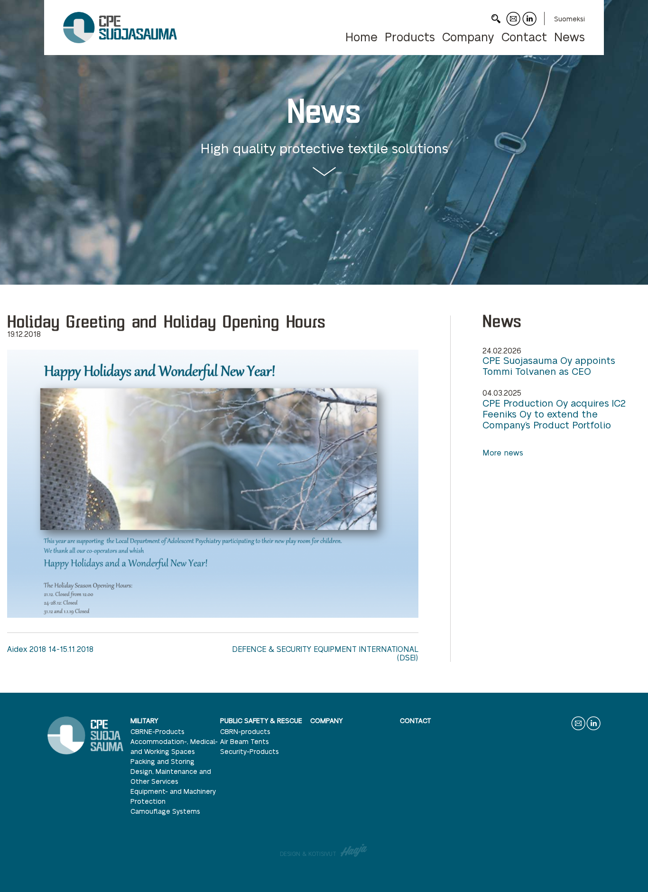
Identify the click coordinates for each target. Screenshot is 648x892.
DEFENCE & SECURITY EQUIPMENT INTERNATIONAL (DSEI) (325, 653)
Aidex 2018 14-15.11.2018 (50, 648)
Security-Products (249, 751)
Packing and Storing (162, 761)
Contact (513, 25)
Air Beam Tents (244, 741)
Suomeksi (569, 18)
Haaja (354, 850)
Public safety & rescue (261, 720)
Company (468, 36)
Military (144, 720)
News (569, 36)
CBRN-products (245, 731)
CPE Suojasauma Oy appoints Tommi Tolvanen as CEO (548, 366)
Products (410, 36)
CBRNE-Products (157, 731)
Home (361, 36)
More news (502, 452)
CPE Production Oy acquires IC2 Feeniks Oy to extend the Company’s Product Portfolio (554, 414)
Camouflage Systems (165, 811)
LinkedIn (529, 25)
